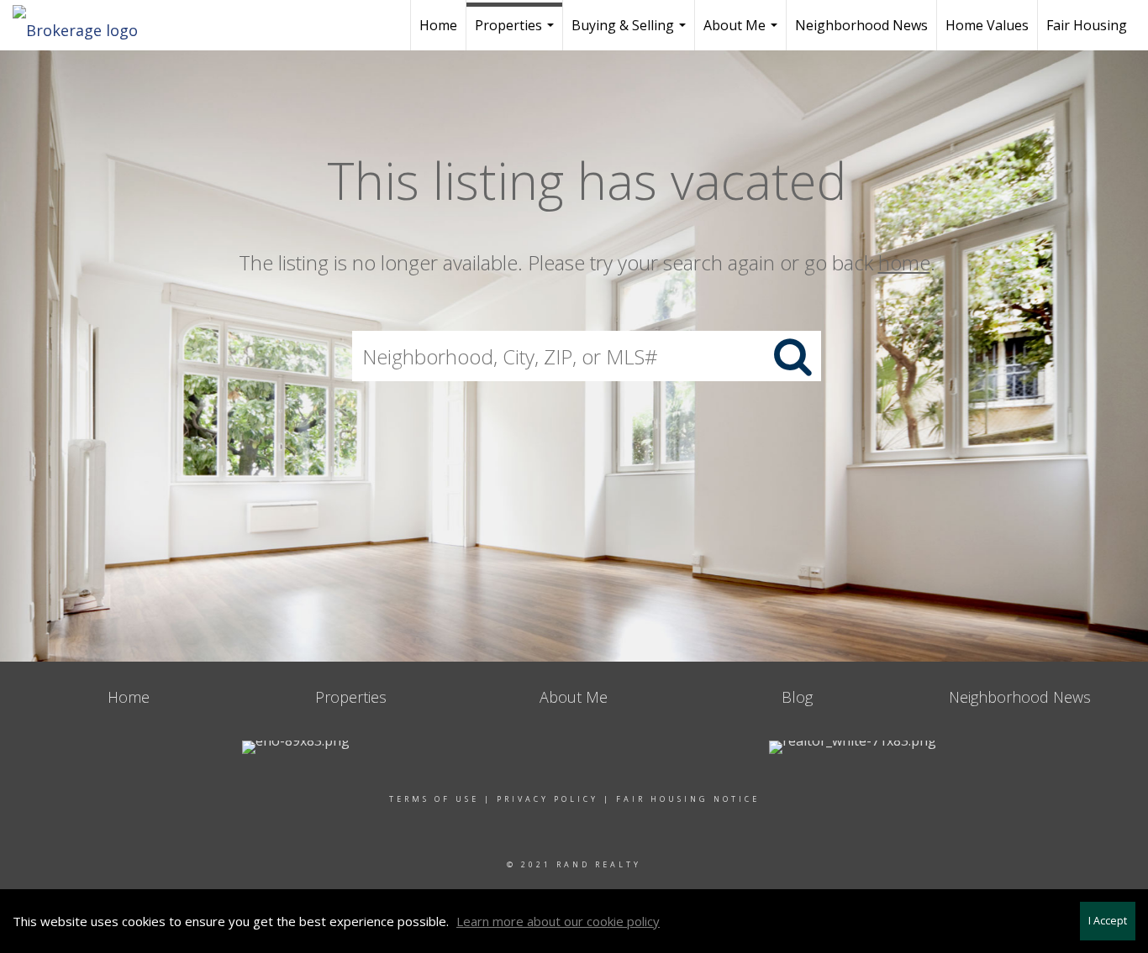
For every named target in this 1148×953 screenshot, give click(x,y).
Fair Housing (1086, 25)
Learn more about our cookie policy (558, 921)
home (904, 262)
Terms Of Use (434, 798)
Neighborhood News (861, 25)
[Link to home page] (84, 25)
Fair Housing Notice (688, 798)
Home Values (987, 25)
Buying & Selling (630, 33)
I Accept (1107, 921)
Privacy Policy (547, 798)
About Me (742, 33)
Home (438, 25)
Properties (516, 33)
